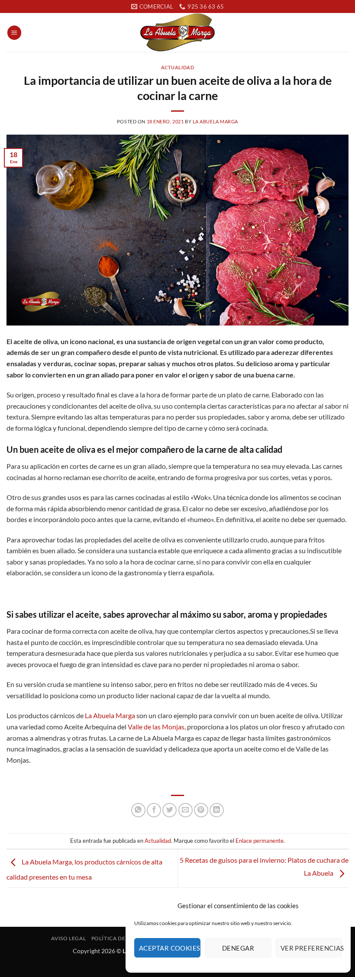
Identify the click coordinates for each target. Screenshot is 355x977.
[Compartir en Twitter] (169, 810)
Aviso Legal (68, 938)
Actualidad (177, 67)
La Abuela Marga (215, 121)
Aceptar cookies (169, 948)
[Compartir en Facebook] (154, 810)
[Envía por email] (185, 810)
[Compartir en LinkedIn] (217, 810)
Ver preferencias (311, 948)
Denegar (238, 948)
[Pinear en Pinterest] (201, 810)
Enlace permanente (260, 840)
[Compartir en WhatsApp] (138, 810)
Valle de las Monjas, (157, 726)
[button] (14, 33)
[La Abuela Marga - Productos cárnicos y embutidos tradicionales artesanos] (177, 32)
